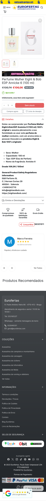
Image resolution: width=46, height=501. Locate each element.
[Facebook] (8, 459)
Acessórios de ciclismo (11, 361)
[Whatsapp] (33, 459)
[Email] (38, 459)
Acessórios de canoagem (12, 356)
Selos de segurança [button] (13, 434)
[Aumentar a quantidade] (12, 105)
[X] (13, 459)
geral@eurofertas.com (16, 328)
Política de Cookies (9, 403)
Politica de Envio (8, 413)
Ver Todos (38, 268)
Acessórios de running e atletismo (15, 374)
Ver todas (6, 379)
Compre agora (12, 111)
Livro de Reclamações (11, 426)
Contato (5, 417)
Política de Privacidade (11, 408)
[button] (6, 7)
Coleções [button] (8, 339)
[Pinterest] (25, 459)
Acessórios (6, 347)
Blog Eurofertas (8, 422)
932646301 (12, 325)
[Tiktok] (21, 459)
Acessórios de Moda (10, 370)
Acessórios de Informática (12, 365)
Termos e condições (10, 394)
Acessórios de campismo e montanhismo (18, 351)
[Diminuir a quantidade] (4, 105)
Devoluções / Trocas (10, 399)
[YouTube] (29, 459)
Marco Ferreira (24, 238)
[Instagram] (17, 459)
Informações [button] (9, 387)
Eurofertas (28, 470)
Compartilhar (28, 224)
